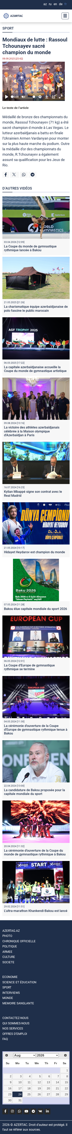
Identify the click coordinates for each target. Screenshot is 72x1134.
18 (29, 1088)
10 (20, 1082)
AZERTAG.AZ (11, 931)
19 (39, 1088)
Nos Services (12, 1028)
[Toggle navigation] (64, 16)
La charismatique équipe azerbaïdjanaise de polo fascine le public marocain (36, 308)
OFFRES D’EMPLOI (14, 1034)
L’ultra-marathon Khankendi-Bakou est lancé (35, 911)
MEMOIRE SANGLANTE (18, 1003)
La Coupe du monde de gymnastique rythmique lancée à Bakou (30, 248)
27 (48, 1094)
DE (60, 4)
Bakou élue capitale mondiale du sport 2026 (35, 609)
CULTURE (8, 957)
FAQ (5, 1039)
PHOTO (7, 936)
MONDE (7, 998)
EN (55, 4)
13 (48, 1082)
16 (9, 1088)
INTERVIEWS (11, 993)
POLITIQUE (9, 946)
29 (66, 1094)
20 (48, 1088)
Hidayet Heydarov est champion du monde (34, 552)
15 (66, 1082)
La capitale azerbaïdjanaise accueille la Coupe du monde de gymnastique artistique (35, 369)
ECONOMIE (10, 977)
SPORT (8, 28)
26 (39, 1094)
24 (20, 1094)
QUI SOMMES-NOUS (15, 1023)
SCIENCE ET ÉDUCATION (19, 982)
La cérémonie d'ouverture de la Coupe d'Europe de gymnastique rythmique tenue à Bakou (35, 729)
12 (39, 1082)
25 (29, 1094)
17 (20, 1088)
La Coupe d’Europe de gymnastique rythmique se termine (29, 667)
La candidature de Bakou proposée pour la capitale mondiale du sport (34, 792)
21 (57, 1088)
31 (20, 1100)
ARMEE (7, 952)
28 (57, 1094)
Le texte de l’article (15, 107)
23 (9, 1094)
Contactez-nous (15, 1018)
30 (9, 1100)
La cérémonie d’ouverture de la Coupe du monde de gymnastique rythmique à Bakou (35, 852)
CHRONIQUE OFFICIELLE (19, 941)
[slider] (12, 97)
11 (29, 1082)
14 (57, 1082)
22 (66, 1088)
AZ (45, 4)
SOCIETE (8, 962)
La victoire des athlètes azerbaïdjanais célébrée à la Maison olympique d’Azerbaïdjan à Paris (31, 431)
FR (65, 4)
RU (50, 4)
